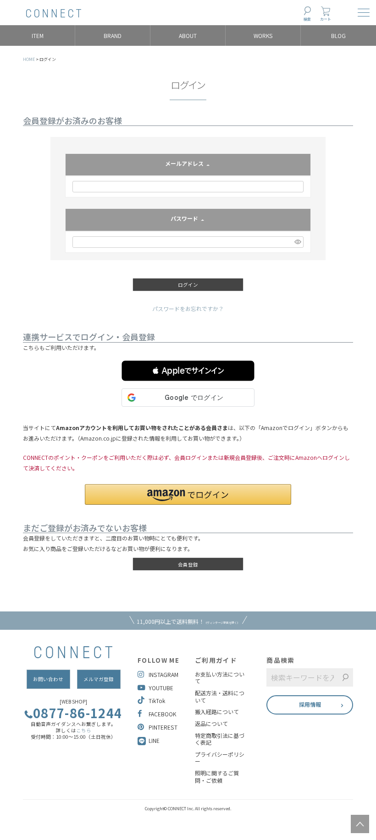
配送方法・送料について (219, 696)
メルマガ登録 (98, 679)
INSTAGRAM (163, 674)
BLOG (338, 35)
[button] (188, 370)
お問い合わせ (48, 679)
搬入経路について (217, 711)
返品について (211, 723)
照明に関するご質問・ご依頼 (217, 776)
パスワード (188, 219)
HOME (29, 59)
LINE (154, 740)
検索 (307, 19)
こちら (83, 730)
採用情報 (310, 704)
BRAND (113, 35)
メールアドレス (187, 164)
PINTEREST (163, 727)
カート (325, 19)
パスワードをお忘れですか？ (188, 308)
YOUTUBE (161, 688)
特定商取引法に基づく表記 (219, 739)
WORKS (263, 35)
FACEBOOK (162, 714)
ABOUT (188, 35)
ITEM (38, 35)
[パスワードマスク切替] (297, 242)
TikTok (157, 700)
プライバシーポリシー (219, 758)
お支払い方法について (219, 678)
